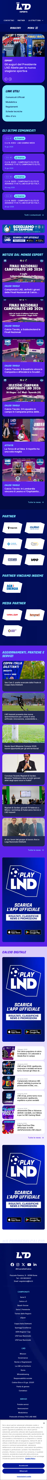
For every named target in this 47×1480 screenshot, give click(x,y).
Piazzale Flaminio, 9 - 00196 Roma (23, 1275)
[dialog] (23, 1450)
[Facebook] (12, 1264)
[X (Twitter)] (23, 1264)
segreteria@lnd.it (26, 1281)
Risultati (15, 27)
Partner (21, 20)
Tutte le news (34, 502)
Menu (31, 27)
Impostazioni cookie (24, 1476)
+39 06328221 (25, 1278)
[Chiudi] (44, 1423)
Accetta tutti (23, 1465)
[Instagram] (17, 1264)
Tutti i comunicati (32, 215)
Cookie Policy (30, 1458)
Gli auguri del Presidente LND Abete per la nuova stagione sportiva (20, 68)
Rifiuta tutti (23, 1471)
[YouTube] (29, 1264)
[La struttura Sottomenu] (42, 20)
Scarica (20, 138)
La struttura (34, 20)
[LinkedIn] (35, 1264)
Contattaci (9, 20)
